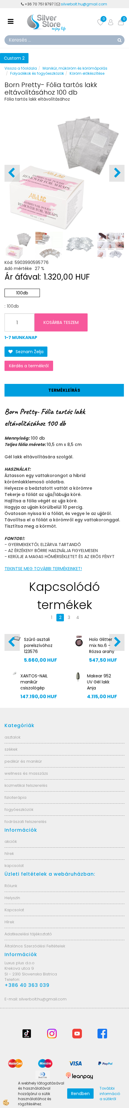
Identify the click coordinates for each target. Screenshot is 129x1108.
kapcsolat (14, 865)
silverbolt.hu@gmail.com (84, 4)
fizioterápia (15, 797)
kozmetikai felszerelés (25, 785)
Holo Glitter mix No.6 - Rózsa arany (101, 645)
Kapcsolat (14, 910)
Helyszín (12, 898)
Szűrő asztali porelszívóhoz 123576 (38, 645)
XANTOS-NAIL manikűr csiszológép (34, 682)
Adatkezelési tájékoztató (28, 934)
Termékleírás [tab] (64, 390)
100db (22, 293)
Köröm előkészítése (87, 73)
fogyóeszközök (18, 809)
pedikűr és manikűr (23, 761)
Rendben (80, 1094)
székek (10, 749)
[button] (116, 173)
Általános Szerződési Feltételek (34, 946)
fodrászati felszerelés (25, 821)
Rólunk (10, 886)
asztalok (12, 737)
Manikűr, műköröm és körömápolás (75, 68)
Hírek (9, 922)
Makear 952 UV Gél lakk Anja (99, 682)
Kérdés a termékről (29, 366)
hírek (9, 853)
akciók (10, 841)
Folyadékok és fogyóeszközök (37, 73)
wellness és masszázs (26, 773)
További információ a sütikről (110, 1093)
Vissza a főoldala (20, 68)
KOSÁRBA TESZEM (61, 322)
